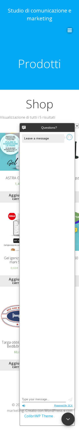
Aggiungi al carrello (19, 197)
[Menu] (70, 30)
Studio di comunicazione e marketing (39, 14)
